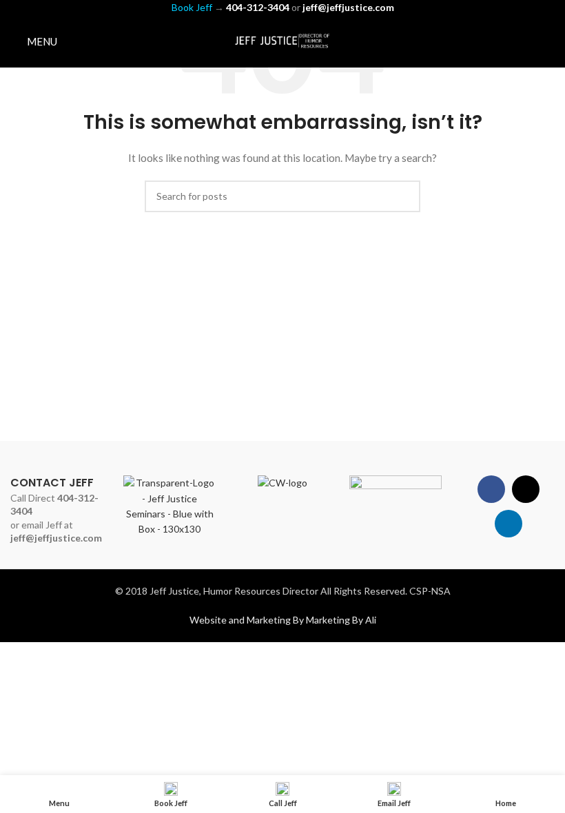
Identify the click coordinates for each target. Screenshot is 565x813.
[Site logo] (282, 40)
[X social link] (528, 41)
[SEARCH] (404, 196)
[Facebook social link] (511, 41)
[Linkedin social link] (546, 41)
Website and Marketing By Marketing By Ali (282, 620)
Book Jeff (192, 7)
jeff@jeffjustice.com (56, 538)
